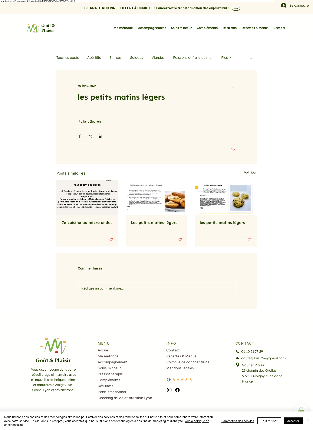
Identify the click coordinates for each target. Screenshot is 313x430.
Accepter (293, 421)
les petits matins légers (222, 222)
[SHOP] (236, 8)
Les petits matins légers (154, 222)
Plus (224, 57)
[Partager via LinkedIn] (101, 136)
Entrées (115, 57)
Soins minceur (109, 368)
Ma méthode (108, 356)
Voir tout (250, 172)
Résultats (105, 386)
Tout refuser (269, 421)
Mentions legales (180, 368)
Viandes (158, 57)
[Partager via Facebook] (80, 136)
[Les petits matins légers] (157, 197)
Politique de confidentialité (188, 362)
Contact (173, 350)
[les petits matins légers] (226, 197)
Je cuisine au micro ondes (87, 222)
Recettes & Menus (181, 356)
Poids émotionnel (112, 392)
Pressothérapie (110, 374)
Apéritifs (94, 57)
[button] (251, 57)
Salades (136, 57)
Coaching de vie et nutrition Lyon (121, 398)
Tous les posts (67, 57)
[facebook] (177, 390)
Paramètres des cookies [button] (237, 421)
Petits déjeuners (90, 121)
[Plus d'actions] (232, 85)
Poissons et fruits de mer (193, 57)
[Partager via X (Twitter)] (90, 136)
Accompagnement (113, 362)
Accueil (103, 350)
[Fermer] (307, 421)
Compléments (109, 380)
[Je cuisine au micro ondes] (87, 197)
